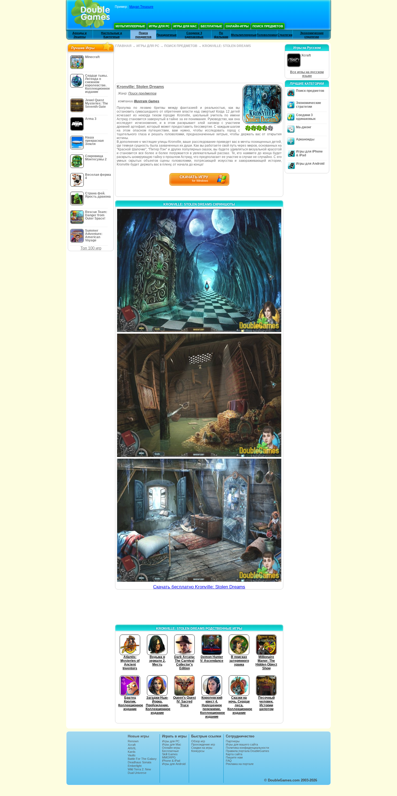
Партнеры (233, 741)
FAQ (229, 760)
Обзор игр (198, 741)
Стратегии (284, 34)
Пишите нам (234, 757)
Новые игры (138, 736)
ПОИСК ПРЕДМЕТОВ (180, 46)
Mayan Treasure (141, 7)
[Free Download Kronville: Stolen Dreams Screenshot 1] (199, 270)
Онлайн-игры (237, 26)
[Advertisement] (199, 65)
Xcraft (132, 744)
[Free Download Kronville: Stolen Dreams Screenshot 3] (199, 520)
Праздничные (166, 34)
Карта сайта (234, 754)
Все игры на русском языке (307, 74)
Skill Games (170, 754)
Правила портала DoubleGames (247, 751)
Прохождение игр (203, 744)
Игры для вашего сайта (242, 744)
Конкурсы (197, 751)
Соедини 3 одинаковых (306, 117)
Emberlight (135, 765)
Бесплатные (211, 26)
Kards (132, 751)
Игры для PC (159, 26)
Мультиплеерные (130, 26)
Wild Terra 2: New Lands (139, 771)
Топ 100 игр (90, 248)
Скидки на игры (201, 747)
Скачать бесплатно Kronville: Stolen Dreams (199, 586)
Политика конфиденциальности (247, 747)
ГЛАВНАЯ (123, 46)
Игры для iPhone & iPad (309, 153)
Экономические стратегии (308, 105)
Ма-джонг (303, 127)
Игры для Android (310, 164)
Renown (133, 741)
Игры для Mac (185, 26)
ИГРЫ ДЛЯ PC (147, 46)
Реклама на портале (240, 763)
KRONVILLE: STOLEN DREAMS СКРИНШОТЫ (199, 204)
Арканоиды (305, 139)
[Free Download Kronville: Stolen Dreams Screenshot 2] (199, 395)
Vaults (132, 755)
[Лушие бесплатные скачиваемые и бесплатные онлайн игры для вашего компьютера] (90, 15)
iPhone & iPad (171, 760)
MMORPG (169, 757)
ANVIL (132, 748)
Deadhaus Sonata (139, 762)
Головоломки (267, 34)
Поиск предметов (268, 26)
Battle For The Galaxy (142, 758)
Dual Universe (137, 772)
